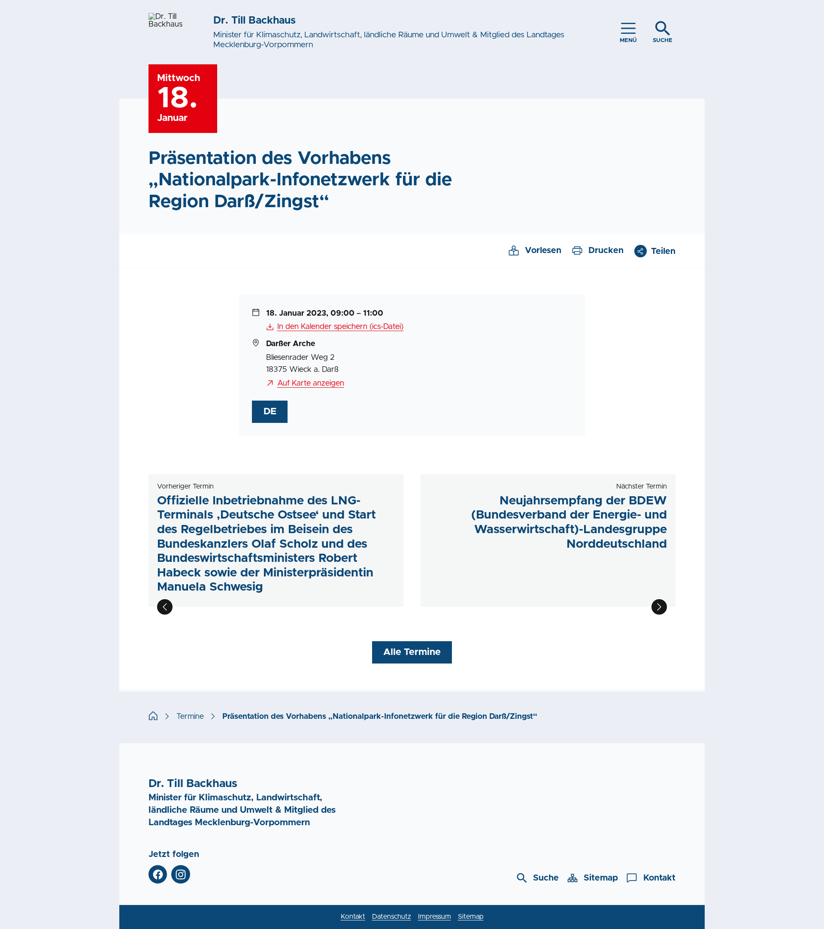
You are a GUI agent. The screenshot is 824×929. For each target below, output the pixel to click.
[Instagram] (180, 874)
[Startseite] (153, 717)
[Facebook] (157, 874)
